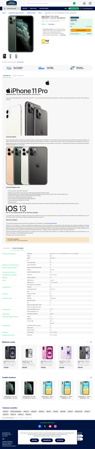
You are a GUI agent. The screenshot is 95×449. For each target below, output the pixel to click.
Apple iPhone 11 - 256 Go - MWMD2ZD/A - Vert (84, 397)
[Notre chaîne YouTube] (50, 426)
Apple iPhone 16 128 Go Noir (9, 362)
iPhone (40, 13)
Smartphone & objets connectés (16, 13)
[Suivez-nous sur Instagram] (55, 426)
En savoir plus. (58, 436)
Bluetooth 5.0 (52, 289)
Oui (50, 260)
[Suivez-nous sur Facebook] (39, 426)
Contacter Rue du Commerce (9, 446)
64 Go (51, 295)
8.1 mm (51, 318)
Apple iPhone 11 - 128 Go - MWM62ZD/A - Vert (66, 397)
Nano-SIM (52, 323)
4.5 (50, 311)
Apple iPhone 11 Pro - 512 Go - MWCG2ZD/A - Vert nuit (10, 397)
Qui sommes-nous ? (7, 434)
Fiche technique (18, 75)
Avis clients (5, 436)
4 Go (51, 277)
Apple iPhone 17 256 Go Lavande (65, 362)
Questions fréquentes (7, 441)
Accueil (4, 13)
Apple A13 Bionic (53, 274)
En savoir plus (20, 62)
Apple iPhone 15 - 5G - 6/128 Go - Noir (27, 362)
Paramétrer (47, 440)
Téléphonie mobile (31, 13)
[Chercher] (74, 3)
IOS (50, 272)
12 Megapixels (53, 298)
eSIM (51, 321)
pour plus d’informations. (51, 223)
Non (50, 262)
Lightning (52, 313)
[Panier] (90, 3)
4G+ (50, 286)
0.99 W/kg (52, 269)
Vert (50, 316)
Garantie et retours (6, 444)
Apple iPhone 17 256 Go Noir (83, 362)
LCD (50, 284)
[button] (48, 24)
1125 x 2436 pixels (53, 282)
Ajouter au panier (81, 30)
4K (50, 300)
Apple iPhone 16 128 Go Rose (46, 362)
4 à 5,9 (51, 309)
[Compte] (84, 3)
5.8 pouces (52, 280)
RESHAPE (89, 33)
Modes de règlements (7, 443)
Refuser (34, 440)
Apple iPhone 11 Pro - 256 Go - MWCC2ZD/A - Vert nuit (29, 397)
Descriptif (6, 248)
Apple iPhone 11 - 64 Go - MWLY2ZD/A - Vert (47, 397)
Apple (51, 255)
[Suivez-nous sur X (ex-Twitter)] (44, 426)
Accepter (60, 440)
